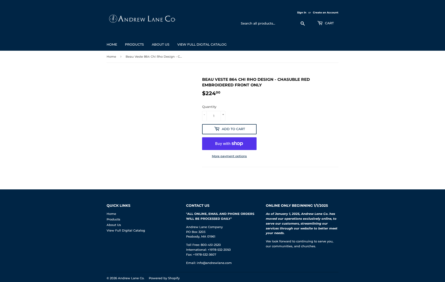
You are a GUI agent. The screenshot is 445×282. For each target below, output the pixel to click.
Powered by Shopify (164, 278)
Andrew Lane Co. (131, 278)
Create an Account (325, 12)
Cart (329, 23)
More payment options (229, 156)
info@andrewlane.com (214, 263)
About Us (160, 44)
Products (134, 44)
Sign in (301, 12)
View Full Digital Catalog (202, 44)
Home (112, 44)
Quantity (209, 107)
